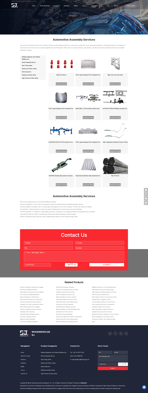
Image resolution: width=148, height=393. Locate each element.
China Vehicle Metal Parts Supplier (30, 307)
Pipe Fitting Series (46, 359)
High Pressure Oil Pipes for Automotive (31, 299)
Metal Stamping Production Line (65, 294)
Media (76, 6)
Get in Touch (103, 346)
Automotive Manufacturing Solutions (30, 302)
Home (33, 6)
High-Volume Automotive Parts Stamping (32, 292)
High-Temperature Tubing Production (102, 309)
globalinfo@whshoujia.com (81, 359)
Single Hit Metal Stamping (27, 319)
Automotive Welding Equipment (29, 321)
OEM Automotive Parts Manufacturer (67, 302)
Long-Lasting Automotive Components (103, 304)
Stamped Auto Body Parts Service (102, 312)
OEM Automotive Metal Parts (100, 294)
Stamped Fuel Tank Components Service (31, 304)
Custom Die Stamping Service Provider (67, 289)
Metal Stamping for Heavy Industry (66, 297)
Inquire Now (61, 84)
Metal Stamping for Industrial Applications (68, 309)
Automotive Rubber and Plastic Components (69, 316)
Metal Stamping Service (48, 356)
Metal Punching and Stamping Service (67, 321)
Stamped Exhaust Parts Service (101, 307)
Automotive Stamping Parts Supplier (66, 385)
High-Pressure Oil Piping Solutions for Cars (104, 292)
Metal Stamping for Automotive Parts (103, 316)
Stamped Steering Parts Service (65, 292)
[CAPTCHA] (71, 265)
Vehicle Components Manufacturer (110, 388)
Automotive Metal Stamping (64, 314)
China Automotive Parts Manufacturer (67, 319)
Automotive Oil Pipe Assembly (64, 304)
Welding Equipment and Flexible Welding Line (53, 352)
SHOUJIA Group (44, 6)
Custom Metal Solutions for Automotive (103, 302)
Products (23, 359)
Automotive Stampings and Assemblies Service (42, 385)
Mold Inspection (45, 366)
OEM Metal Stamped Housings (65, 287)
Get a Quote (130, 6)
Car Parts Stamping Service (28, 316)
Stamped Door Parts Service (64, 312)
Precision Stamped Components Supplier (31, 287)
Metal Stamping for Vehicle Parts (29, 297)
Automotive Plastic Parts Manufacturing (103, 319)
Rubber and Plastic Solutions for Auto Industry (105, 314)
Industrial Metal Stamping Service (29, 314)
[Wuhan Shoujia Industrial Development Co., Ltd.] (14, 7)
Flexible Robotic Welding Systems (66, 307)
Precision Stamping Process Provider (30, 309)
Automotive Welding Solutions (28, 289)
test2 (93, 321)
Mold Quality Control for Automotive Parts (104, 297)
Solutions (66, 6)
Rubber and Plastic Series (48, 363)
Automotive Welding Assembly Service (31, 388)
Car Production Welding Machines (29, 294)
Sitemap (69, 383)
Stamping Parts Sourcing (27, 312)
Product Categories (49, 346)
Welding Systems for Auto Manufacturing (104, 287)
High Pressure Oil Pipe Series (49, 373)
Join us (84, 6)
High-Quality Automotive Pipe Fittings (103, 289)
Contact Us (94, 6)
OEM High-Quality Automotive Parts (66, 299)
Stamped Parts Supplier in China (101, 299)
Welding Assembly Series (48, 370)
